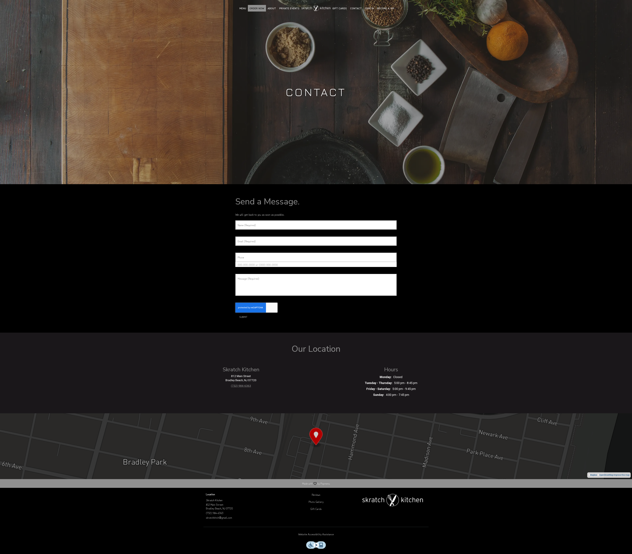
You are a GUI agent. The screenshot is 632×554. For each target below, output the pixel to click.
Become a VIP (385, 8)
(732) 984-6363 (214, 513)
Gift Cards (339, 8)
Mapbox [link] (593, 475)
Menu (242, 8)
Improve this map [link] (621, 475)
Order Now (257, 8)
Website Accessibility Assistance (316, 534)
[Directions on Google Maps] (316, 446)
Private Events (289, 8)
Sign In (369, 8)
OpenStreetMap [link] (606, 475)
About (272, 8)
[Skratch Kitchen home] (316, 8)
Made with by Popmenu (166, 483)
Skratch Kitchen (393, 500)
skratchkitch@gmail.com (219, 517)
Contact (356, 8)
